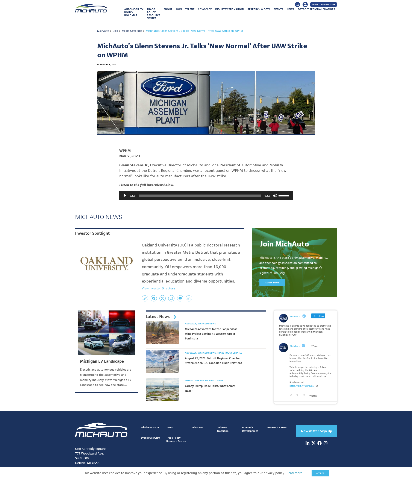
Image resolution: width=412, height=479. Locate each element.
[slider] (285, 195)
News (290, 9)
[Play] (125, 195)
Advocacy (204, 9)
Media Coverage (194, 380)
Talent (189, 9)
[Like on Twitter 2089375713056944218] (304, 395)
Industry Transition (229, 9)
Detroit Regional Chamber (316, 9)
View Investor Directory (158, 288)
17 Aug (314, 346)
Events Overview (150, 437)
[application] (206, 195)
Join (179, 9)
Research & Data (258, 9)
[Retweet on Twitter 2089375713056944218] (298, 395)
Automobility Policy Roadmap (133, 12)
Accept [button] (320, 473)
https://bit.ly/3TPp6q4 (301, 385)
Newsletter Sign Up (316, 431)
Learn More (272, 282)
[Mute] (275, 195)
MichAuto (295, 346)
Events (278, 9)
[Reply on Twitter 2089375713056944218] (291, 395)
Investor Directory (323, 4)
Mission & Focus (150, 427)
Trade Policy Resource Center (153, 14)
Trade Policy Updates (229, 352)
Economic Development (250, 429)
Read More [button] (294, 473)
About (168, 9)
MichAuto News (207, 323)
